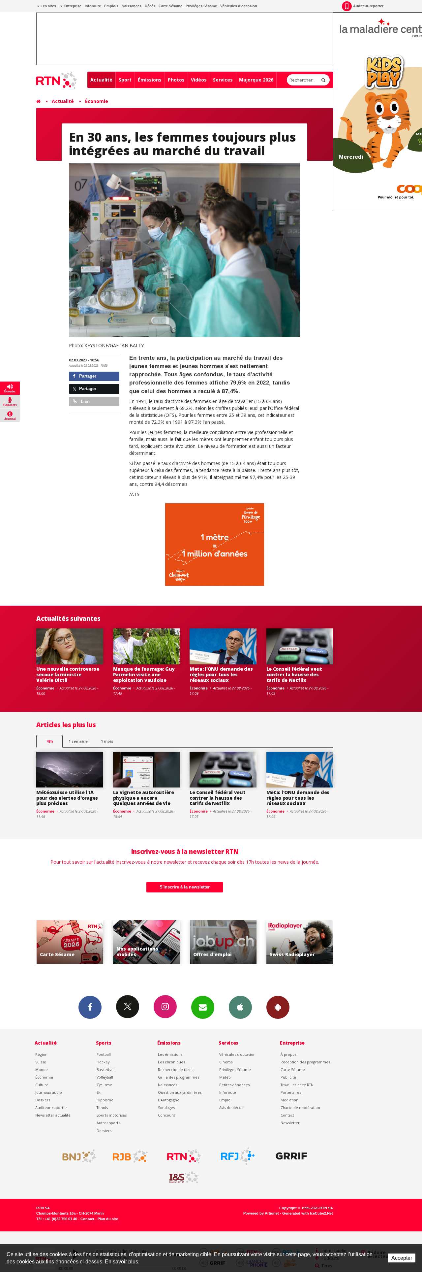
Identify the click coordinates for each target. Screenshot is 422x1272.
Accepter (401, 1258)
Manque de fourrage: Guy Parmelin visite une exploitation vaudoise (144, 674)
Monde (41, 1069)
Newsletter (290, 1123)
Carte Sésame (170, 6)
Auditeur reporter (51, 1107)
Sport (125, 80)
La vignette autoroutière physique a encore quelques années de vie (143, 798)
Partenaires (291, 1092)
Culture (41, 1085)
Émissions (150, 80)
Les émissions (170, 1054)
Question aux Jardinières (179, 1092)
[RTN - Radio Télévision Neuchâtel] (184, 1156)
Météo (225, 1077)
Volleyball (105, 1077)
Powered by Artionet (261, 1213)
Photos (176, 80)
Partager (87, 376)
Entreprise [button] (72, 6)
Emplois (111, 6)
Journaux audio (48, 1092)
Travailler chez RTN (297, 1085)
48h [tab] (49, 741)
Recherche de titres (175, 1069)
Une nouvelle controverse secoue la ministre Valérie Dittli (67, 674)
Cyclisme (104, 1085)
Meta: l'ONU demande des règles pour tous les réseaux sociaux (221, 674)
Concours (166, 1115)
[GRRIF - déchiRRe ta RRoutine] (291, 1156)
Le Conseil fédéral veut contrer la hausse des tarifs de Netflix (294, 674)
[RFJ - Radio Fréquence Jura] (237, 1156)
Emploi (225, 1100)
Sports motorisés (112, 1115)
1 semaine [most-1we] (78, 741)
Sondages (166, 1107)
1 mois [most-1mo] (107, 741)
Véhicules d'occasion (238, 6)
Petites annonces (234, 1085)
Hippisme (105, 1100)
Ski (99, 1092)
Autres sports (108, 1123)
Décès (150, 6)
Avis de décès (231, 1107)
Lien (84, 401)
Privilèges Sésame (201, 6)
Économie (96, 101)
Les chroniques (171, 1062)
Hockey (103, 1062)
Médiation (289, 1100)
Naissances (131, 6)
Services (223, 80)
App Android (277, 1007)
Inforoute (93, 6)
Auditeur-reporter (368, 6)
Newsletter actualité (53, 1115)
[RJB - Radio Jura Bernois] (130, 1156)
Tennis (102, 1107)
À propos (288, 1054)
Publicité (288, 1077)
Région (41, 1054)
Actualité (101, 80)
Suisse (40, 1062)
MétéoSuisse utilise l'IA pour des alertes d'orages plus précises (67, 798)
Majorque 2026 (256, 80)
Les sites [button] (48, 6)
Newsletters (202, 1007)
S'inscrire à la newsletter (185, 887)
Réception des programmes (305, 1062)
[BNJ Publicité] (76, 1156)
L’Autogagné (168, 1100)
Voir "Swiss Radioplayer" (293, 942)
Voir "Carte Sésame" (63, 942)
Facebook (90, 1007)
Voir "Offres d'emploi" (217, 942)
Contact (287, 1115)
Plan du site (108, 1219)
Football (104, 1054)
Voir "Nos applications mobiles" (140, 942)
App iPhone (240, 1007)
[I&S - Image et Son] (184, 1178)
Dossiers (42, 1100)
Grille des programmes (178, 1077)
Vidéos (199, 80)
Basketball (105, 1069)
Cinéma (226, 1062)
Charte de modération (300, 1107)
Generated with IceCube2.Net (307, 1213)
